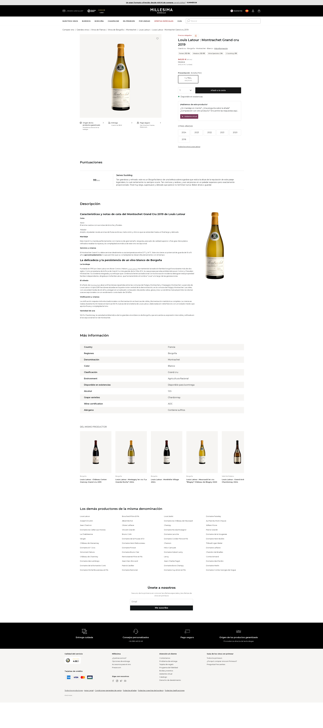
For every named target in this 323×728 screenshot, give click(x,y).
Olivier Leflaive (128, 525)
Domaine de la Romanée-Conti (93, 566)
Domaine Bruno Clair (130, 552)
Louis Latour (144, 30)
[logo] (162, 11)
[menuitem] (70, 21)
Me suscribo (161, 608)
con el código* (156, 3)
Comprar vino (68, 30)
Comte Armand (212, 557)
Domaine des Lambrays (89, 561)
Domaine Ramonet (130, 570)
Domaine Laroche (171, 534)
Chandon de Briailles (214, 552)
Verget (83, 539)
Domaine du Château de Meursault (178, 521)
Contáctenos (164, 658)
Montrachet (131, 30)
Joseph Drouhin (86, 521)
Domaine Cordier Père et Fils (176, 539)
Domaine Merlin (212, 566)
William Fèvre (211, 525)
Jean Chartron (86, 525)
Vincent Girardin (128, 530)
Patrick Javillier (128, 566)
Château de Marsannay (89, 543)
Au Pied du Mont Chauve (216, 521)
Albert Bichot (127, 521)
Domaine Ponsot (129, 548)
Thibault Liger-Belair (214, 543)
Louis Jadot (168, 516)
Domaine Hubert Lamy (173, 552)
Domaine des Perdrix (214, 561)
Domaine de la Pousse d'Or (133, 539)
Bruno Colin (127, 534)
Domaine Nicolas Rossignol (175, 530)
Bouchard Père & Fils (130, 516)
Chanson (167, 543)
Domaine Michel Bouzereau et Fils (94, 570)
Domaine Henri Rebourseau (133, 543)
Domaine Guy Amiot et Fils (175, 570)
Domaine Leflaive (213, 548)
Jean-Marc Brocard (130, 561)
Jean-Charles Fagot (172, 561)
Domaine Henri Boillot (215, 539)
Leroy (166, 557)
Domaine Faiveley (213, 516)
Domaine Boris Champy (174, 566)
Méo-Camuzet (170, 548)
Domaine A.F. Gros (87, 548)
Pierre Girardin (212, 530)
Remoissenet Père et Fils (132, 557)
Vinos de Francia (98, 30)
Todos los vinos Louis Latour (189, 147)
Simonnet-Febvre (87, 552)
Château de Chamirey (89, 557)
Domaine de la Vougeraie (216, 534)
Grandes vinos (83, 30)
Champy (167, 525)
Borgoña (191, 48)
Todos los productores (74, 690)
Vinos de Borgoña (116, 30)
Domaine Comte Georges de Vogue (221, 570)
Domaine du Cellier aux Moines (92, 530)
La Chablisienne (86, 534)
